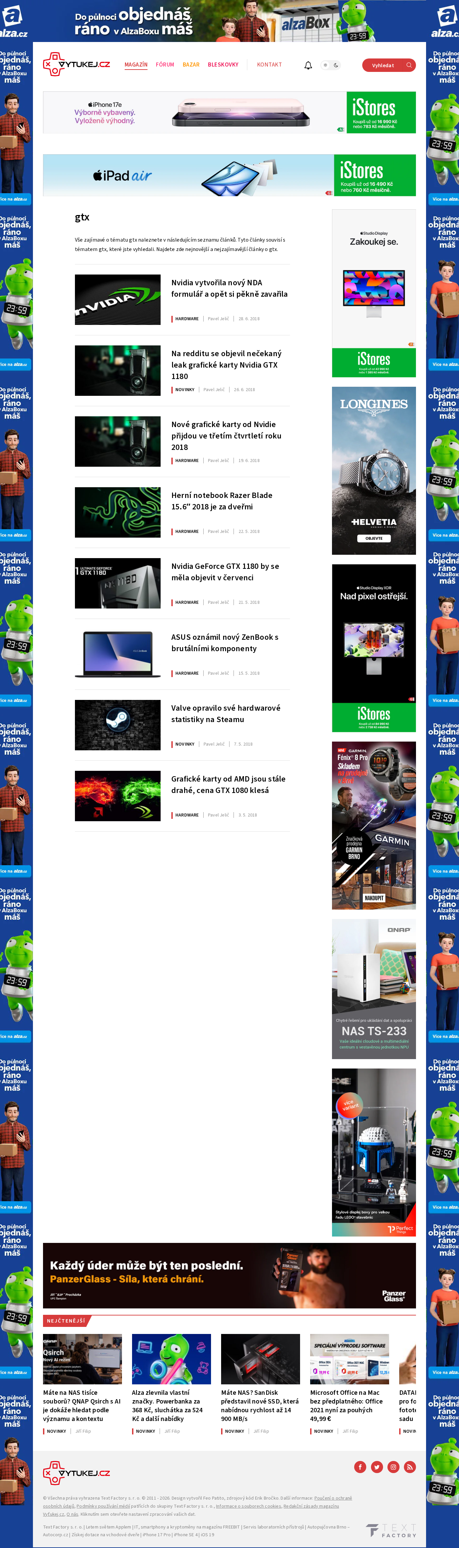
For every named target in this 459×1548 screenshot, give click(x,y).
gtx (82, 217)
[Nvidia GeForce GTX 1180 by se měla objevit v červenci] (118, 583)
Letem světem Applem (108, 1527)
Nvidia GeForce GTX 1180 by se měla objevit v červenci (225, 572)
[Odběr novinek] (308, 66)
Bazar (191, 65)
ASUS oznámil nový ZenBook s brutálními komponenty (225, 643)
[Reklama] (229, 21)
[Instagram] (393, 1467)
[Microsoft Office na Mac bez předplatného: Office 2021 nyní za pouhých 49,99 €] (349, 1359)
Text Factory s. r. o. (120, 1498)
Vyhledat (383, 65)
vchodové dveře (122, 1535)
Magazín (136, 65)
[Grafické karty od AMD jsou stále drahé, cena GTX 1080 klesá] (118, 796)
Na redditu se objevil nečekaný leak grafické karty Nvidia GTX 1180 (226, 364)
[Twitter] (377, 1467)
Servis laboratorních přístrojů (273, 1527)
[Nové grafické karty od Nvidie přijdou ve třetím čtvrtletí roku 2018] (118, 441)
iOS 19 (207, 1535)
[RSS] (410, 1467)
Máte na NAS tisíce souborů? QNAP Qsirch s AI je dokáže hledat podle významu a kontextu (82, 1405)
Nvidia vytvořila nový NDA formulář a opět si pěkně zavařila (229, 288)
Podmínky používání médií (103, 1506)
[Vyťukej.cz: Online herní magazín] (76, 65)
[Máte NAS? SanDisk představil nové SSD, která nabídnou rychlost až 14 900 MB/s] (260, 1359)
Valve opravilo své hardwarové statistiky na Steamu (226, 714)
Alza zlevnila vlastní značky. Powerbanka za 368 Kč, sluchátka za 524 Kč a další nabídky (167, 1405)
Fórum (165, 65)
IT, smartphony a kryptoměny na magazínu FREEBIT (187, 1527)
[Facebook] (360, 1467)
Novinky (184, 390)
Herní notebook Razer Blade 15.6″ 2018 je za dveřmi (222, 501)
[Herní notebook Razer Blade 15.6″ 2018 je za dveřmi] (118, 512)
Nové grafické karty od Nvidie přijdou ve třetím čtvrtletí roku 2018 (226, 435)
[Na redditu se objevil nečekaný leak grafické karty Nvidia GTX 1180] (118, 370)
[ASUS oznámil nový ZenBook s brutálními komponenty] (118, 654)
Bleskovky (223, 65)
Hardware (187, 319)
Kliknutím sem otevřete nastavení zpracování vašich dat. (138, 1514)
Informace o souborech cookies (248, 1506)
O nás (72, 1514)
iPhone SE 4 (186, 1535)
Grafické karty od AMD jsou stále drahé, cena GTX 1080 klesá (228, 784)
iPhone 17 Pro (157, 1535)
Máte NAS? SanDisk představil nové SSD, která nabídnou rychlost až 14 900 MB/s (260, 1405)
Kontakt (269, 65)
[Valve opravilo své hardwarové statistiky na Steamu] (118, 725)
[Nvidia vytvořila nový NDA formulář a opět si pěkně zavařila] (118, 300)
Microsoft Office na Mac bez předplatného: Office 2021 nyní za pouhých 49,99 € (346, 1405)
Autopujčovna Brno (326, 1527)
